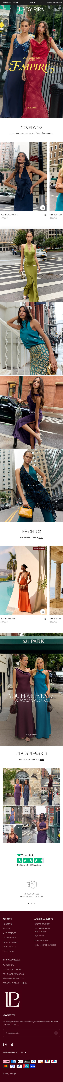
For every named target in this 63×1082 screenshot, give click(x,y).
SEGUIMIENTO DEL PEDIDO (45, 945)
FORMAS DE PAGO (42, 940)
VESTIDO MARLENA (9, 619)
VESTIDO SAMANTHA (9, 215)
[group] (31, 61)
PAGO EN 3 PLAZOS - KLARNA (15, 983)
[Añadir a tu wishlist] (45, 215)
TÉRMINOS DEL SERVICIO (13, 978)
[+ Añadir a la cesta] (42, 207)
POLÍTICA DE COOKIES (12, 969)
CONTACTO (39, 936)
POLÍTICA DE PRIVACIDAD (13, 974)
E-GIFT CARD (8, 951)
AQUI (41, 537)
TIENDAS (6, 928)
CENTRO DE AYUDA (42, 924)
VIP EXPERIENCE (9, 933)
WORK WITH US (9, 947)
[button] (22, 787)
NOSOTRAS (7, 924)
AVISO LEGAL (8, 965)
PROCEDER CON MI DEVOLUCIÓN (42, 929)
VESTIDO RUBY (56, 215)
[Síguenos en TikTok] (12, 1045)
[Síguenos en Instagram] (5, 1045)
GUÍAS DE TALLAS (10, 942)
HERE (42, 759)
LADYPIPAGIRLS (9, 937)
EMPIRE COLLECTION (9, 3)
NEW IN (31, 3)
